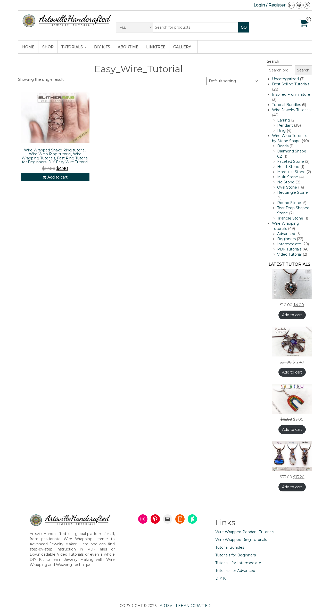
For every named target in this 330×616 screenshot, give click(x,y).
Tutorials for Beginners (235, 555)
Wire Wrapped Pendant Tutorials (244, 532)
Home (28, 47)
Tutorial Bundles (229, 547)
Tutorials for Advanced (235, 570)
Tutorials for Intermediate (238, 563)
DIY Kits (102, 47)
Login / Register (270, 5)
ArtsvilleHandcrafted (185, 605)
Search (273, 61)
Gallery (182, 47)
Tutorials (72, 47)
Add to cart (57, 177)
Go (244, 27)
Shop (48, 47)
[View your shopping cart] (304, 24)
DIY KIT (222, 578)
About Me (128, 47)
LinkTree (156, 47)
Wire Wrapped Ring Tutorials (241, 539)
